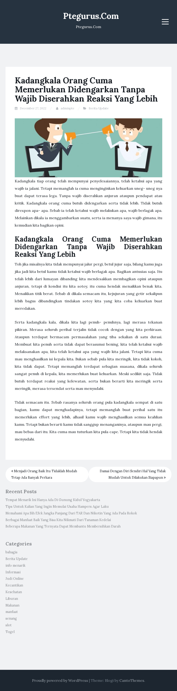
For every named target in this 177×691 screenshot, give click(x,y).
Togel (10, 632)
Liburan (12, 599)
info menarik (15, 565)
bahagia (11, 552)
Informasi (13, 572)
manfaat (12, 612)
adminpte (67, 108)
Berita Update (99, 108)
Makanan (12, 605)
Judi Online (15, 579)
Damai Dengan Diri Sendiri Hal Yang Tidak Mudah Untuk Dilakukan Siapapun (133, 474)
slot (9, 625)
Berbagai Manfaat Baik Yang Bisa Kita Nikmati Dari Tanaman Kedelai (58, 520)
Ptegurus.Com (91, 16)
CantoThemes (131, 680)
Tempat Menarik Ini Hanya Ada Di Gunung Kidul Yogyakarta (53, 500)
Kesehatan (14, 592)
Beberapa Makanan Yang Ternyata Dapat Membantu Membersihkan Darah (63, 526)
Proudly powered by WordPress (60, 680)
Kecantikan (14, 585)
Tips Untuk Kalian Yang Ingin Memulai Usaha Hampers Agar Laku (57, 506)
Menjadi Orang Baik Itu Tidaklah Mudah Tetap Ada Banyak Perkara (44, 474)
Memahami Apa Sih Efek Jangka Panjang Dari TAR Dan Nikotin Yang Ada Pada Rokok (71, 513)
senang (11, 618)
